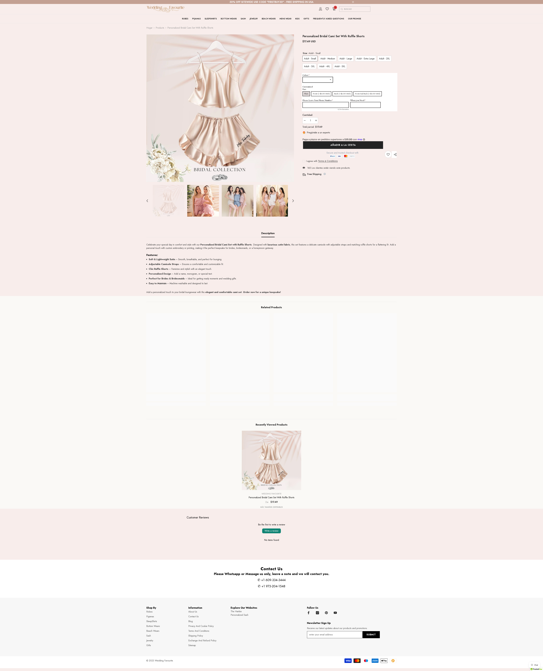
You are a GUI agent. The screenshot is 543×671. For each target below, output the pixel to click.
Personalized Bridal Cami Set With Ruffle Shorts (271, 497)
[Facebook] (308, 612)
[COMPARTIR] (394, 154)
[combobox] (357, 9)
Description (268, 233)
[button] (147, 201)
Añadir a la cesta (342, 145)
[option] (220, 108)
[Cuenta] (320, 8)
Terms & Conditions (328, 161)
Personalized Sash (239, 615)
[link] (388, 154)
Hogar (149, 27)
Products (160, 27)
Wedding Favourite (271, 493)
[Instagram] (317, 612)
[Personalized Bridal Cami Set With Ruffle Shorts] (271, 460)
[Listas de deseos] (327, 8)
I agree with (311, 161)
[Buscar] (341, 9)
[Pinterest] (326, 612)
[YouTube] (335, 612)
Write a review (271, 530)
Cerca (353, 2)
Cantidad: (307, 115)
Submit (371, 634)
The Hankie (236, 611)
